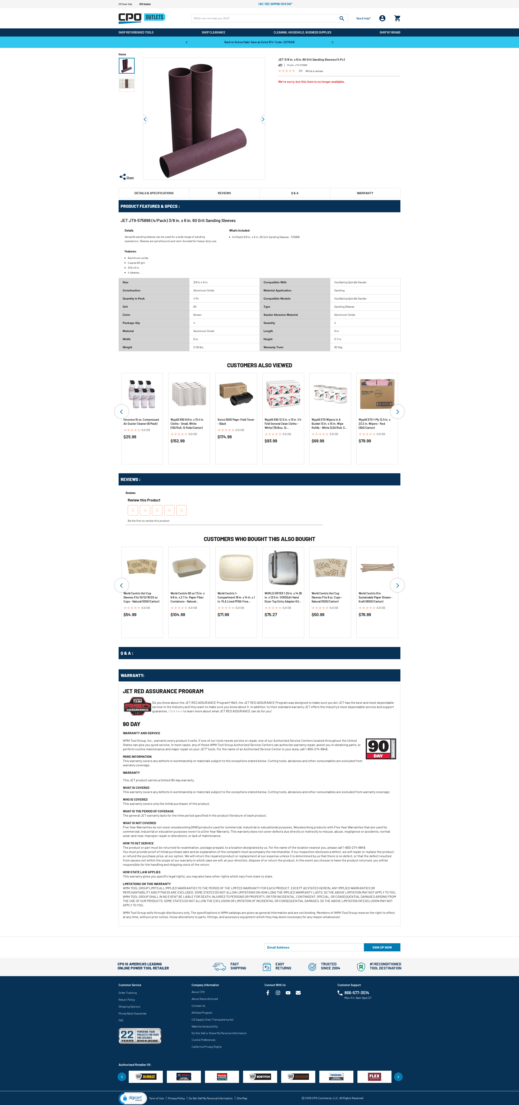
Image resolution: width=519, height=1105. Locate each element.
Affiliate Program (202, 1012)
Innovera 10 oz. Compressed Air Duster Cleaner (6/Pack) (141, 421)
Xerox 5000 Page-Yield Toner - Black (236, 421)
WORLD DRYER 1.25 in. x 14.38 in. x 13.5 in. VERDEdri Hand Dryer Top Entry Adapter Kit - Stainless (283, 598)
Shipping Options (129, 1006)
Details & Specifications (154, 193)
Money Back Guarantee (132, 1013)
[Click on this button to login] (382, 18)
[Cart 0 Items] (397, 17)
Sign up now (382, 947)
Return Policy (127, 999)
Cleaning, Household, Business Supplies (302, 32)
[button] (126, 65)
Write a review (314, 71)
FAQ (121, 1020)
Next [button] (332, 42)
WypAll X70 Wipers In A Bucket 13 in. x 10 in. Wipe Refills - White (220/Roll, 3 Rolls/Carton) (328, 424)
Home (122, 54)
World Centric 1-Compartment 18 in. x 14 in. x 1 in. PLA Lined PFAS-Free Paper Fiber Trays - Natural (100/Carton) (236, 598)
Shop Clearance (213, 32)
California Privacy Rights (207, 1046)
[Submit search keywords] (342, 18)
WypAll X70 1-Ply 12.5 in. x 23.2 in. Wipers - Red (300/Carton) (374, 423)
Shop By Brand (390, 32)
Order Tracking (128, 992)
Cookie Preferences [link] (204, 1039)
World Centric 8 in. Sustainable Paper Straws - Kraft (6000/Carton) (375, 597)
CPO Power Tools (125, 4)
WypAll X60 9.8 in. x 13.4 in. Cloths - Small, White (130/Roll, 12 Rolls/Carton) (187, 423)
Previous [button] (186, 42)
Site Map (242, 1098)
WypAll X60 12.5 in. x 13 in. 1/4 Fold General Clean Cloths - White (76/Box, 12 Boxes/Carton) (283, 424)
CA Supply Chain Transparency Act (213, 1019)
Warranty (365, 193)
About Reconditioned (205, 998)
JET (280, 65)
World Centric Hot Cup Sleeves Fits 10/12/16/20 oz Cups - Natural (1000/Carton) (141, 597)
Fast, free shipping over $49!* (275, 4)
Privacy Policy (176, 1098)
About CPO (198, 992)
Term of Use (156, 1098)
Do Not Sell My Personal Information (211, 1098)
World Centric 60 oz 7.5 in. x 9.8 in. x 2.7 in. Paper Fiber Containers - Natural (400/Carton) (187, 598)
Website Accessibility (205, 1026)
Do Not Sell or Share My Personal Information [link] (219, 1033)
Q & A (294, 193)
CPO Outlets (145, 4)
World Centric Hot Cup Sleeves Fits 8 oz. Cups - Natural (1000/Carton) (327, 597)
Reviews (224, 193)
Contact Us (198, 1005)
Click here (175, 711)
